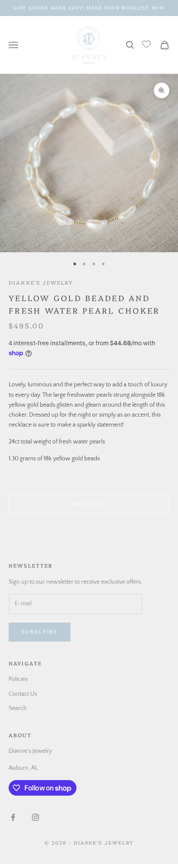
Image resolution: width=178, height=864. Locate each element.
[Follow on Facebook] (13, 817)
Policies (18, 679)
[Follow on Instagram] (35, 817)
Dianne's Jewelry (41, 282)
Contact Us (23, 694)
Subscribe (39, 632)
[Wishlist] (147, 44)
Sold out (89, 504)
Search (18, 708)
